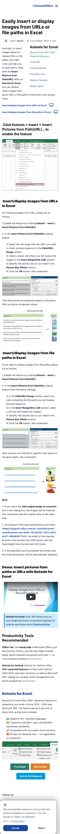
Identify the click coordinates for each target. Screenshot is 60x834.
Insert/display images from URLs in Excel (24, 105)
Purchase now (37, 74)
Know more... (36, 658)
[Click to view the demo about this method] (50, 105)
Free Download (38, 68)
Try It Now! (20, 766)
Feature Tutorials (39, 80)
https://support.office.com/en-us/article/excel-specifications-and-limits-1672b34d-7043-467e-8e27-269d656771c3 (29, 532)
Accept (15, 828)
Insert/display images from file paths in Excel (26, 112)
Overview (35, 61)
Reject (41, 828)
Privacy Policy (18, 821)
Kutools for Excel (17, 693)
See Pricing (40, 766)
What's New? (37, 86)
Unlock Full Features (31, 776)
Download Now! (41, 624)
